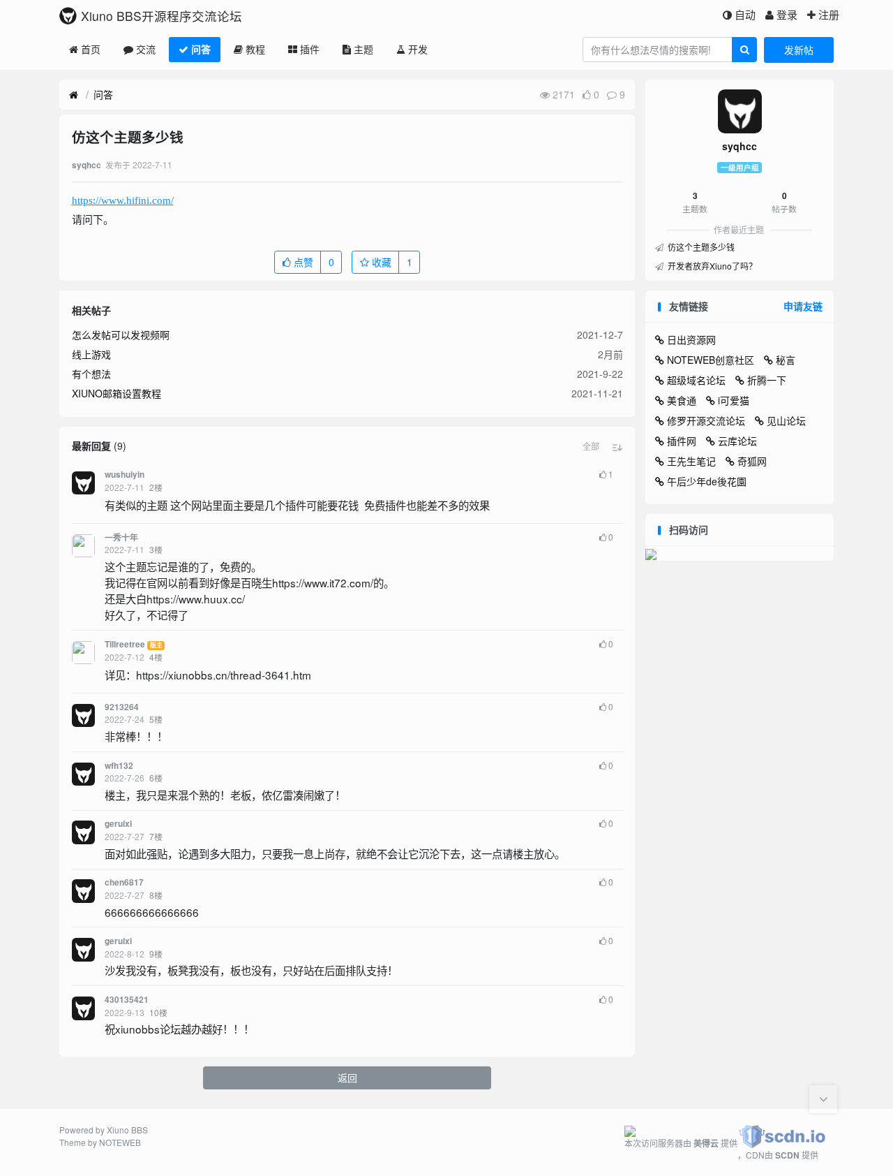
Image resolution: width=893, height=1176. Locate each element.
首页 (90, 49)
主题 (363, 49)
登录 (786, 14)
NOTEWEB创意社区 (710, 360)
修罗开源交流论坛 (706, 420)
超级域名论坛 (696, 380)
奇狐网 (752, 461)
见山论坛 (786, 420)
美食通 (681, 400)
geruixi (118, 824)
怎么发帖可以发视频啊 (121, 334)
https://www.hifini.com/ (123, 200)
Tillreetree (125, 644)
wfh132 (119, 766)
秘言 (785, 360)
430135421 (127, 1000)
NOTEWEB (120, 1142)
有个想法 (91, 374)
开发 (418, 49)
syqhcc (739, 146)
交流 (146, 49)
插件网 (681, 441)
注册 (828, 14)
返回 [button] (347, 1078)
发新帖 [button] (798, 50)
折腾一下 (766, 380)
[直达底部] (823, 1099)
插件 (310, 49)
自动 (745, 14)
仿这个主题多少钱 (700, 247)
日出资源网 (691, 339)
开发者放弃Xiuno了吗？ (711, 266)
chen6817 (124, 882)
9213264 (122, 707)
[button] (591, 446)
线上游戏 (91, 354)
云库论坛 (737, 441)
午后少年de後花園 (706, 481)
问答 (201, 49)
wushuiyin (124, 474)
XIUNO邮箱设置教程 (116, 393)
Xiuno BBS (127, 1129)
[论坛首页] (73, 95)
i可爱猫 (733, 400)
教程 (255, 49)
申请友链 (803, 306)
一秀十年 (121, 537)
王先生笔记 (691, 461)
